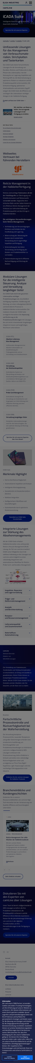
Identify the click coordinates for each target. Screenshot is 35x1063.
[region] (17, 1030)
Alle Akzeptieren (25, 1057)
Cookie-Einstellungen (9, 1057)
